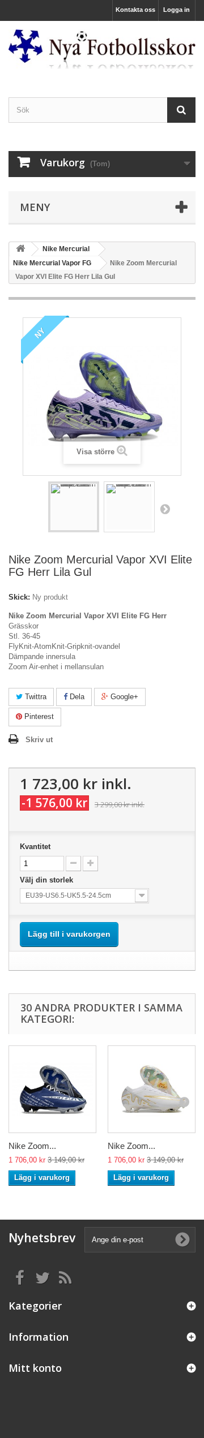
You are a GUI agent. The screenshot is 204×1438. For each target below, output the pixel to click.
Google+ (123, 696)
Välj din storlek (47, 880)
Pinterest (38, 716)
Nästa (165, 508)
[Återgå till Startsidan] (20, 249)
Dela (75, 696)
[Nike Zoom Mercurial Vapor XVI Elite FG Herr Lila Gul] (74, 507)
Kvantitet (35, 846)
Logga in (176, 9)
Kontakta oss (135, 9)
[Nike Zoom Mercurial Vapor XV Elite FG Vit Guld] (152, 1089)
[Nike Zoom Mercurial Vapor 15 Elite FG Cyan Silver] (52, 1089)
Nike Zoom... (32, 1146)
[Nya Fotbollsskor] (102, 49)
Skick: (19, 597)
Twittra (34, 696)
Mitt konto (35, 1368)
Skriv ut (39, 739)
